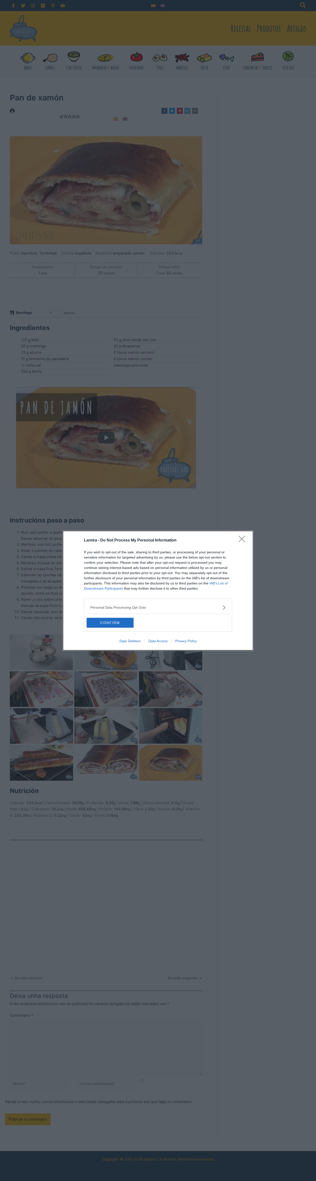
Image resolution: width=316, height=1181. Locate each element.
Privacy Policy (186, 641)
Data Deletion (130, 641)
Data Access (158, 641)
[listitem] (158, 607)
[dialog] (158, 590)
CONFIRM (110, 623)
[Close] (243, 540)
